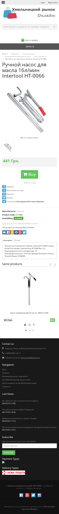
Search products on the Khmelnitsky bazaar (19, 383)
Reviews (17, 240)
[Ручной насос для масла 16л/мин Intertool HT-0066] (8, 147)
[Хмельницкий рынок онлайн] (29, 19)
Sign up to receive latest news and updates (19, 441)
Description (7, 240)
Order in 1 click (30, 182)
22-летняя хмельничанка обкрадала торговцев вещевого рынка (29, 428)
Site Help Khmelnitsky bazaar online (16, 380)
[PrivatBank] (3, 464)
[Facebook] (8, 232)
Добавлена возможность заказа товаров (19, 419)
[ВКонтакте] (4, 232)
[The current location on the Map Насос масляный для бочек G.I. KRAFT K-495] (33, 324)
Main (4, 369)
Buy (31, 174)
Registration (53, 2)
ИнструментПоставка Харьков (30, 201)
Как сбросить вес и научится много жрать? (20, 402)
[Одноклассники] (12, 232)
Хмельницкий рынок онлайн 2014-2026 (25, 486)
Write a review (32, 223)
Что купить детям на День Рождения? (18, 410)
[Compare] (29, 324)
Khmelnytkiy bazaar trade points (15, 376)
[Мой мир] (16, 232)
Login (43, 2)
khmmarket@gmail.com (30, 358)
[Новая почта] (13, 473)
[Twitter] (24, 232)
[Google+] (20, 232)
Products (5, 373)
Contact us (6, 386)
